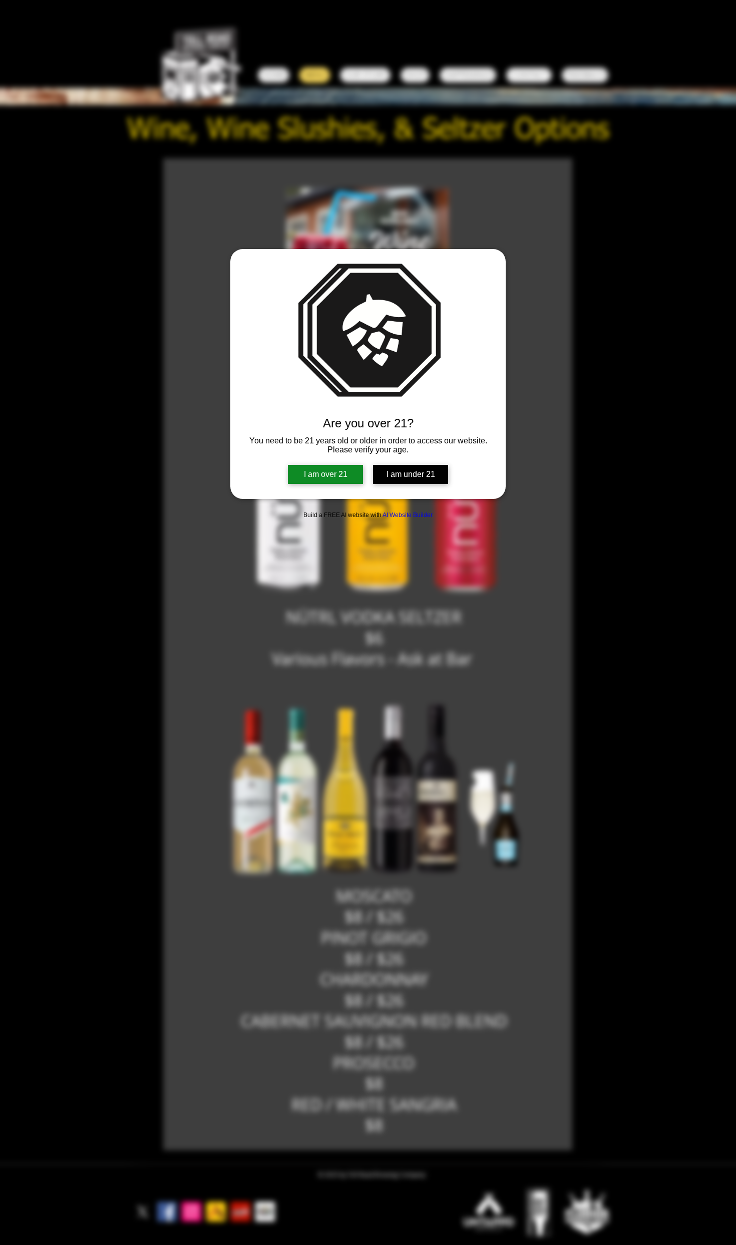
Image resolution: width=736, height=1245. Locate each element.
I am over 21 (325, 474)
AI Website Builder (408, 515)
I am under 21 (411, 474)
